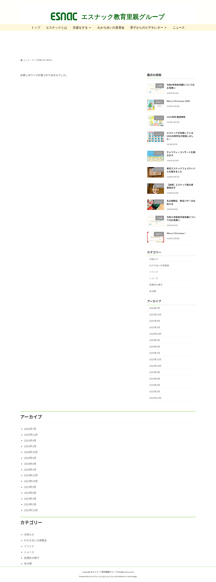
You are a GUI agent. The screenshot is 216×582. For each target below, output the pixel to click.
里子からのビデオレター (146, 27)
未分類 (152, 291)
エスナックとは (56, 27)
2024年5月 (154, 340)
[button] (82, 27)
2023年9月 (154, 372)
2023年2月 (154, 391)
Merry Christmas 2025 (178, 101)
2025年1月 (154, 327)
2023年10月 (155, 366)
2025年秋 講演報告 (176, 117)
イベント (153, 272)
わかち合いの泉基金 (110, 27)
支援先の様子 (156, 284)
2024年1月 (154, 353)
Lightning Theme (108, 576)
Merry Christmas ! (176, 233)
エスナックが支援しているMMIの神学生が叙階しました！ (180, 136)
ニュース (179, 27)
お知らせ (153, 259)
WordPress (94, 576)
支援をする (80, 27)
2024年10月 (155, 333)
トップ (35, 27)
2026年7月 (154, 308)
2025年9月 (154, 321)
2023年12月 (155, 359)
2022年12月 (155, 398)
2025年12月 (155, 314)
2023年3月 (154, 385)
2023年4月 (154, 378)
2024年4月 (154, 346)
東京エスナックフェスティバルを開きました (181, 170)
